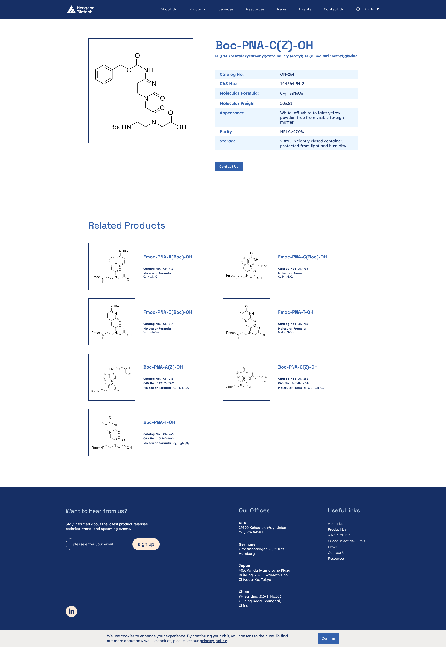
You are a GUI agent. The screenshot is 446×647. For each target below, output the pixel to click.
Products (197, 9)
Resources (255, 9)
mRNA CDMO (339, 535)
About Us (169, 9)
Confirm (328, 638)
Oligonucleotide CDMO (346, 541)
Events (305, 9)
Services (225, 9)
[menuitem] (162, 9)
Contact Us (334, 9)
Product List (338, 529)
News (282, 9)
